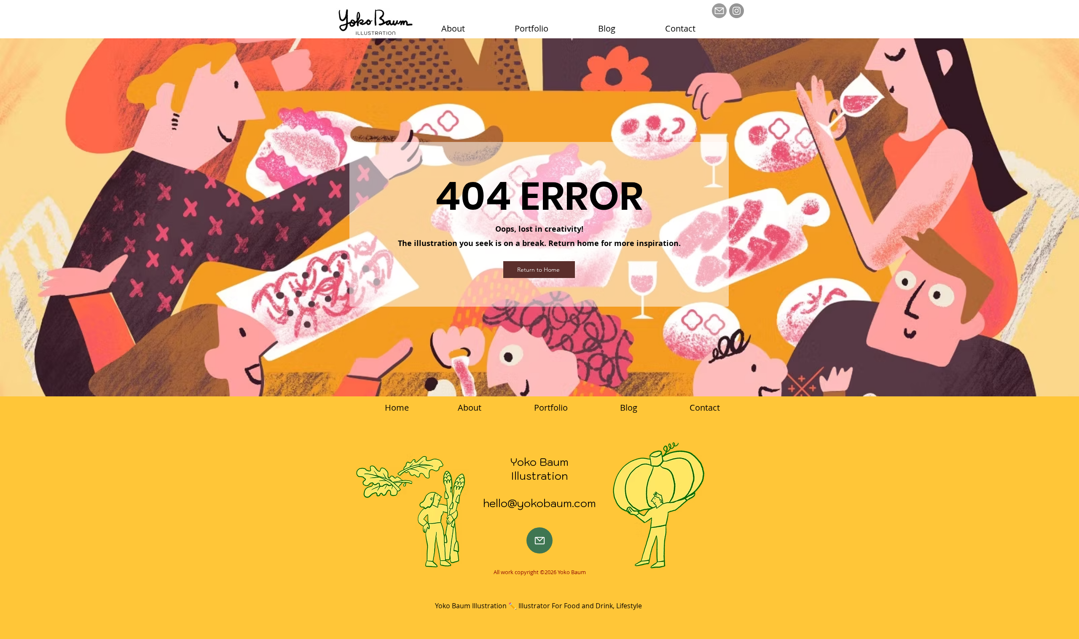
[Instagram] (736, 10)
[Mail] (719, 10)
